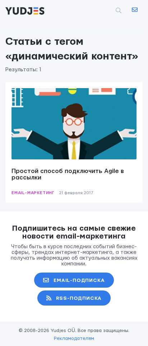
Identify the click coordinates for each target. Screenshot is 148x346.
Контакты (134, 10)
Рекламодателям (74, 338)
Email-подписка (79, 280)
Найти (107, 10)
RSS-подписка (79, 298)
